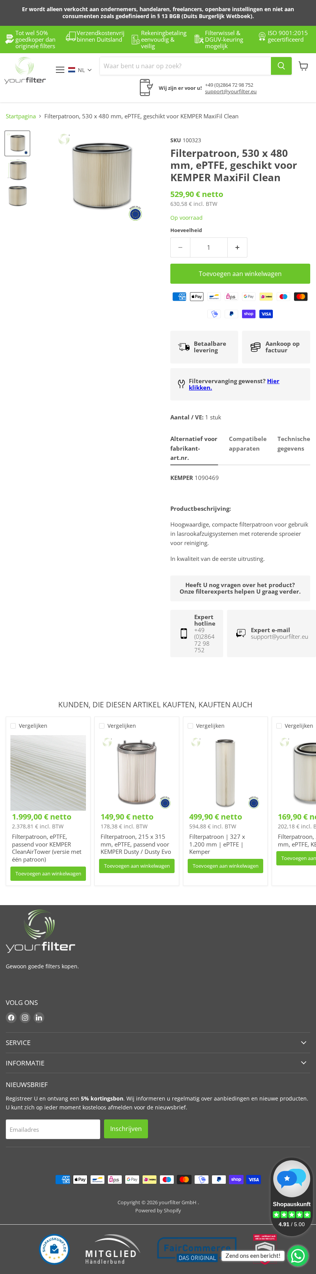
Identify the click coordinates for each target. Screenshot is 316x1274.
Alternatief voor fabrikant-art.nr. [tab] (193, 448)
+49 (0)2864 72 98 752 (229, 84)
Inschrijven (126, 1128)
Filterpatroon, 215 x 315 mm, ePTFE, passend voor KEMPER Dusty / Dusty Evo (136, 844)
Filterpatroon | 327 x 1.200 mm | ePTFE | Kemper (217, 844)
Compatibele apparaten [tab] (248, 443)
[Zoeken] (281, 66)
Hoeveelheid (186, 230)
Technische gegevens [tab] (293, 443)
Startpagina (21, 116)
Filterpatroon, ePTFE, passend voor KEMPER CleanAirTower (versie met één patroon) (46, 848)
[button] (84, 70)
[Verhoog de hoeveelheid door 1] (237, 247)
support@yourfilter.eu (231, 91)
